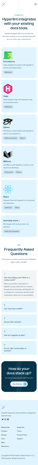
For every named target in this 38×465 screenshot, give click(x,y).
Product (4, 431)
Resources (5, 446)
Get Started (17, 384)
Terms (19, 431)
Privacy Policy (22, 435)
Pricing (3, 435)
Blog (3, 442)
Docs (3, 439)
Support (20, 439)
